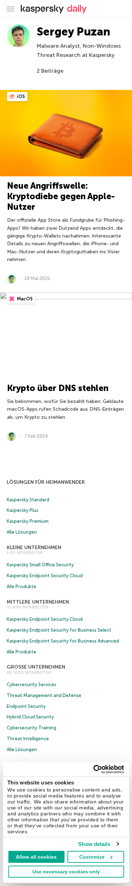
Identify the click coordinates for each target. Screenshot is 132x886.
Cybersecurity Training (31, 727)
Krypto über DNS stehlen (57, 388)
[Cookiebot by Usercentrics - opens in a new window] (94, 769)
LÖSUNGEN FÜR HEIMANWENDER (46, 482)
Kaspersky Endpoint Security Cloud (45, 575)
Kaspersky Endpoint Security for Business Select (59, 630)
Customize (92, 857)
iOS (20, 96)
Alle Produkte (21, 586)
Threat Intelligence (28, 738)
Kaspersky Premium (28, 521)
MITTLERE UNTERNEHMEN (38, 602)
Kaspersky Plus (22, 510)
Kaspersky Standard (28, 499)
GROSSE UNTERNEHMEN (36, 667)
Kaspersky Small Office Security (40, 564)
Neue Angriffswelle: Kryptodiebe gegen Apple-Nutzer (61, 196)
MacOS (24, 298)
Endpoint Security (26, 706)
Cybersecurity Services (31, 684)
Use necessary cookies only (66, 871)
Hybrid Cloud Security (30, 716)
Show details (94, 844)
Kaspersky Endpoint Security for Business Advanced (63, 641)
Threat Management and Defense (44, 695)
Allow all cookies (36, 857)
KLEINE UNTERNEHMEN (34, 548)
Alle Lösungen (22, 532)
